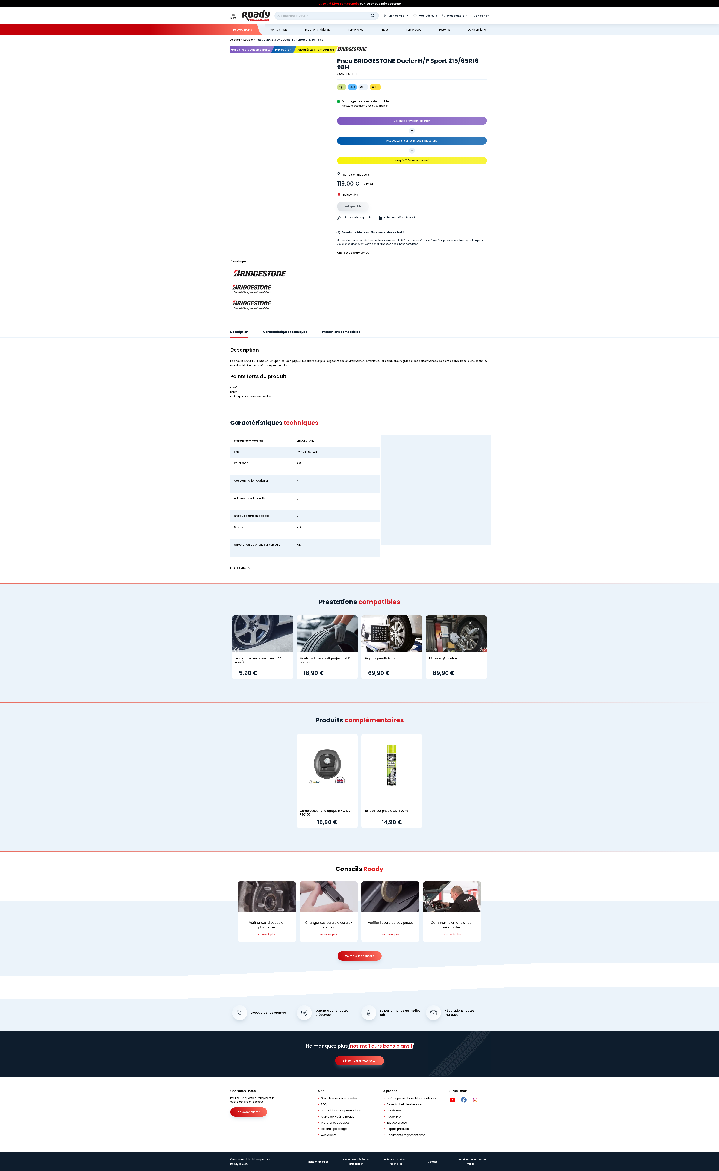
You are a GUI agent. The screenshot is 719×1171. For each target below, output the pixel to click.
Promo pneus (278, 29)
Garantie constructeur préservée (332, 1013)
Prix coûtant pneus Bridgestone (359, 3)
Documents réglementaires (406, 1135)
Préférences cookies (335, 1123)
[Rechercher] (373, 16)
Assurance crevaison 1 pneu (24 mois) (258, 660)
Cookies (432, 1161)
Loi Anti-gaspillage (334, 1129)
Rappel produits (398, 1129)
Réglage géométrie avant (448, 658)
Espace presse (397, 1123)
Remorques (413, 29)
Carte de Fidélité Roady (337, 1117)
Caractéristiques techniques (285, 332)
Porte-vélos (355, 29)
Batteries (444, 29)
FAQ (324, 1104)
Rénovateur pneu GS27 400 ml (386, 811)
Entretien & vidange (317, 29)
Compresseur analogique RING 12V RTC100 (325, 812)
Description (239, 332)
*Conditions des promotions (341, 1110)
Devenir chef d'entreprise (404, 1104)
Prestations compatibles (341, 332)
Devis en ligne (477, 29)
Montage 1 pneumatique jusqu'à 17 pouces (325, 660)
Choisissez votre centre (353, 253)
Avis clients (328, 1135)
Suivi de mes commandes (339, 1098)
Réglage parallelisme (379, 658)
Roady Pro (394, 1117)
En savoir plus (267, 934)
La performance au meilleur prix (401, 1013)
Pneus (385, 29)
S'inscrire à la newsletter (360, 1061)
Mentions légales (318, 1161)
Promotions (242, 29)
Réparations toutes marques (459, 1013)
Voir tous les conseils (359, 956)
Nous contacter (249, 1112)
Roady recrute (396, 1110)
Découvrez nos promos (268, 1013)
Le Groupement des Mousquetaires (411, 1098)
